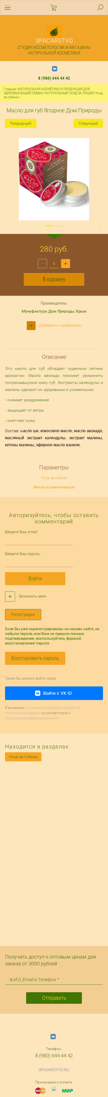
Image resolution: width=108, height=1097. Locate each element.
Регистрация (23, 614)
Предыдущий (20, 123)
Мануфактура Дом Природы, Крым (54, 311)
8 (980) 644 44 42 (54, 78)
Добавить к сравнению (60, 325)
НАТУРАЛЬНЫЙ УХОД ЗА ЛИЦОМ (69, 93)
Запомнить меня (32, 596)
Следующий (88, 123)
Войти (35, 578)
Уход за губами (23, 756)
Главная (10, 89)
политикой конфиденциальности (32, 718)
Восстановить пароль (35, 658)
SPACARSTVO (54, 40)
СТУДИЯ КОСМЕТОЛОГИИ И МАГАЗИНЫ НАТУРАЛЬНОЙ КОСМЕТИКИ (54, 50)
